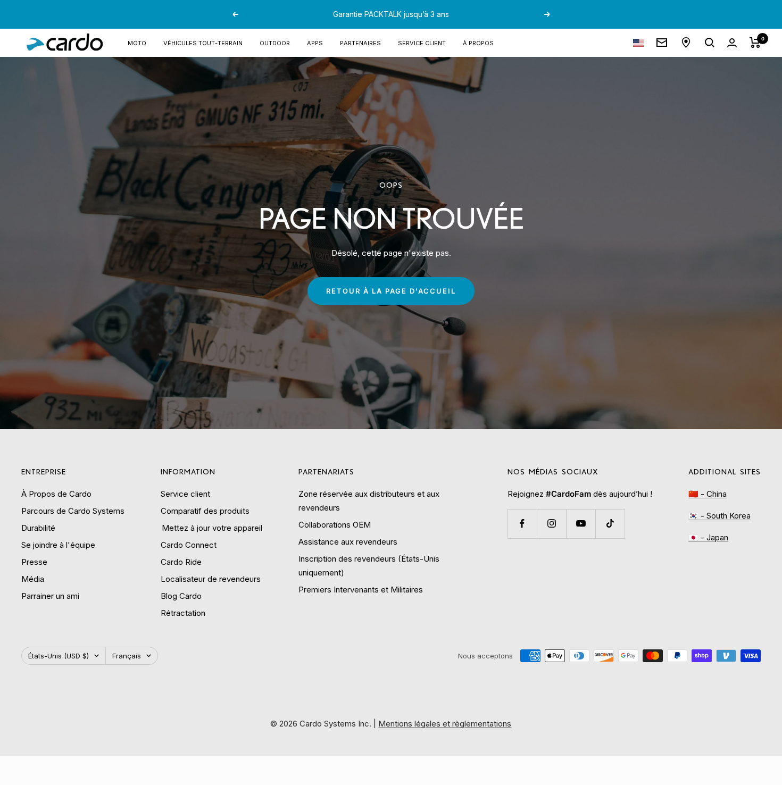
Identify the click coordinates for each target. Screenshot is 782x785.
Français (126, 656)
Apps (315, 42)
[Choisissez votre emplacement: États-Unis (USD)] (638, 43)
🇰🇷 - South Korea (719, 516)
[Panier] (755, 42)
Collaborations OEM (334, 525)
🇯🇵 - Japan (708, 537)
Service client (422, 42)
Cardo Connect (189, 545)
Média (32, 579)
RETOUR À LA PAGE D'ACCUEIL (391, 291)
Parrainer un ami (50, 596)
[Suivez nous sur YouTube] (580, 523)
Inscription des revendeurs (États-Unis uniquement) (368, 566)
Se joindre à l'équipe (58, 545)
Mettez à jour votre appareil (211, 528)
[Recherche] (709, 42)
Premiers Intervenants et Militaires (360, 589)
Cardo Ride (181, 562)
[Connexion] (732, 42)
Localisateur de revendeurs (211, 579)
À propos (478, 42)
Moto (137, 42)
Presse (34, 562)
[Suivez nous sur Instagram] (551, 523)
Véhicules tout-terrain (203, 42)
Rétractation (183, 613)
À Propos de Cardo (56, 494)
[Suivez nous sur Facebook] (522, 523)
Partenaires (360, 42)
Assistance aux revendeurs (347, 542)
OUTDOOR (275, 42)
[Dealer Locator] (686, 42)
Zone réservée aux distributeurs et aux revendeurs (368, 501)
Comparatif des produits (205, 511)
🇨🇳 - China (707, 494)
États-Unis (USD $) (58, 656)
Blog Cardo (181, 596)
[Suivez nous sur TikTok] (610, 523)
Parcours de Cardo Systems (72, 511)
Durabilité (38, 528)
